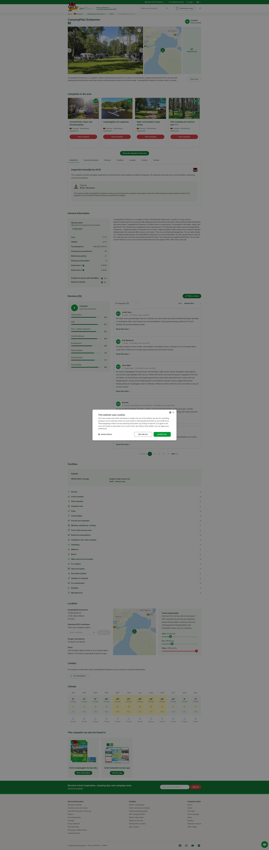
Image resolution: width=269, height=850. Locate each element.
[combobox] (170, 412)
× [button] (173, 412)
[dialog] (134, 425)
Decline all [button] (143, 434)
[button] (105, 434)
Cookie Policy (130, 426)
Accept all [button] (162, 434)
